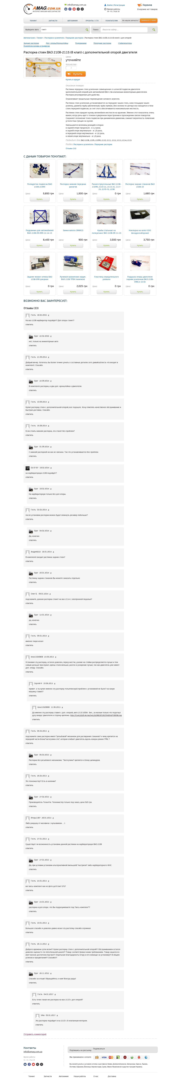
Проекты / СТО (92, 21)
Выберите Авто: (32, 30)
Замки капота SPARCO (73, 230)
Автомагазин (29, 38)
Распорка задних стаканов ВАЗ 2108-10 (140, 185)
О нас (95, 1076)
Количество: (71, 64)
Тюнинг (33, 21)
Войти (110, 5)
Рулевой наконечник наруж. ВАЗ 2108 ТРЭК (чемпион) (73, 278)
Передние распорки (74, 38)
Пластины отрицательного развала (106, 278)
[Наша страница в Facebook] (70, 9)
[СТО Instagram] (82, 9)
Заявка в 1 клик (148, 20)
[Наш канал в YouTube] (74, 9)
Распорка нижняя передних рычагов (73, 185)
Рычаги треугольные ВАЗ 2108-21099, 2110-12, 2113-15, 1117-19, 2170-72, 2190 (106, 186)
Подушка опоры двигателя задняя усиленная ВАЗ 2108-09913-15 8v (140, 279)
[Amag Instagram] (78, 9)
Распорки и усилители (54, 38)
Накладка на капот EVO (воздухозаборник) (140, 231)
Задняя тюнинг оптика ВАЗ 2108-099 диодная (39, 278)
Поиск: (96, 30)
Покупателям (111, 21)
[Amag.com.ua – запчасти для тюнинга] (43, 14)
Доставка (112, 1076)
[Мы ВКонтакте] (66, 9)
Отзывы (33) (71, 148)
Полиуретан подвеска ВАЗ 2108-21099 (39, 185)
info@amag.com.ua (76, 5)
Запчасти (53, 21)
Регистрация (119, 5)
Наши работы (80, 1076)
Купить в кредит (73, 80)
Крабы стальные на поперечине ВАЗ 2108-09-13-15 (106, 231)
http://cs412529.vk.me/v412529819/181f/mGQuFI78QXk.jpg (96, 715)
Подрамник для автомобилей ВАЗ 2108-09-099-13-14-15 (39, 231)
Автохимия (72, 21)
